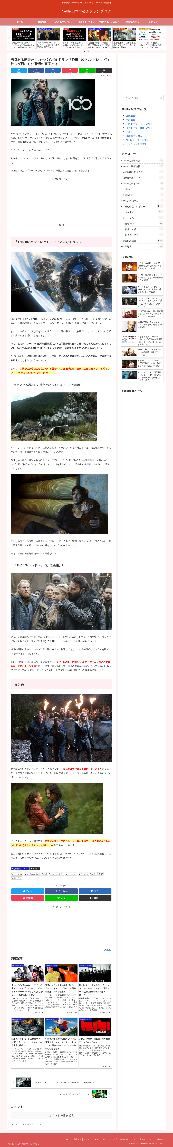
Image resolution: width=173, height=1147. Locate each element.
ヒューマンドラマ (57, 874)
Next (164, 38)
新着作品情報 (142, 240)
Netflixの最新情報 (142, 166)
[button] (161, 97)
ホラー (94, 874)
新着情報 (77, 1139)
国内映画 (130, 115)
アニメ (129, 131)
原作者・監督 (143, 235)
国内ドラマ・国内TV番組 (139, 123)
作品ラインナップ (109, 1139)
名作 (45, 874)
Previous (9, 38)
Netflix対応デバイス (142, 172)
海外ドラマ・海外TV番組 (139, 127)
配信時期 (143, 223)
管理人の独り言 (142, 200)
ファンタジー (72, 874)
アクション (84, 874)
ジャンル (143, 217)
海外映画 (130, 119)
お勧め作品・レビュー (21, 869)
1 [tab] (84, 51)
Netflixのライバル (142, 183)
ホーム (68, 1139)
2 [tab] (88, 51)
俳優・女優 (143, 229)
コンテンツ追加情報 (136, 144)
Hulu (143, 189)
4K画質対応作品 (134, 135)
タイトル (36, 869)
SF (102, 874)
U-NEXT (143, 194)
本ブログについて (147, 1139)
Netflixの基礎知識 (142, 160)
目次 (58, 224)
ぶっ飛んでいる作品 (33, 874)
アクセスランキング (92, 1139)
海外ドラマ (17, 878)
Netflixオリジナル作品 (137, 139)
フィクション (18, 874)
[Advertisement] (61, 198)
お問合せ (160, 1139)
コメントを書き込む (61, 1115)
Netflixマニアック (142, 177)
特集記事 (142, 246)
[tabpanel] (23, 38)
